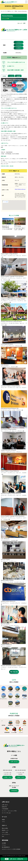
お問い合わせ (14, 761)
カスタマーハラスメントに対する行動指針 (11, 849)
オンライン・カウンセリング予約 (9, 810)
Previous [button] (1, 442)
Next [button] (26, 442)
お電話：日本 (7, 777)
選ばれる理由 (5, 828)
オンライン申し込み (6, 812)
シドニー (18, 42)
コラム (3, 821)
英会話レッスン (5, 830)
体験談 (3, 819)
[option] (8, 223)
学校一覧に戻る (14, 671)
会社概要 (4, 843)
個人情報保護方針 (6, 847)
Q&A (3, 836)
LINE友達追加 (5, 808)
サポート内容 (5, 832)
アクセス (4, 845)
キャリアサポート (6, 834)
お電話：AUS (20, 777)
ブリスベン (18, 45)
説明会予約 (4, 806)
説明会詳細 (14, 790)
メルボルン (18, 48)
